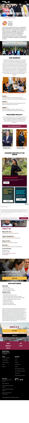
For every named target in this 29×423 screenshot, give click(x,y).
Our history (5, 245)
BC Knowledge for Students (19, 368)
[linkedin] (22, 379)
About (21, 343)
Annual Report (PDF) (6, 231)
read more (6, 182)
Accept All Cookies (23, 218)
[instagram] (19, 379)
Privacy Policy (17, 373)
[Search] (24, 1)
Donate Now (14, 278)
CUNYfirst (16, 362)
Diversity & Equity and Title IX (20, 375)
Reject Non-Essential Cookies (5, 218)
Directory (16, 357)
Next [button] (26, 47)
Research (4, 96)
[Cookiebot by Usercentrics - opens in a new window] (25, 204)
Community (4, 107)
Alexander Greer (6, 148)
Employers (4, 366)
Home (3, 17)
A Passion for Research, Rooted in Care (10, 177)
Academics (8, 343)
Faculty (3, 364)
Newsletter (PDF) (6, 241)
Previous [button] (2, 47)
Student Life (8, 348)
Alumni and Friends (5, 362)
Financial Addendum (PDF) (8, 236)
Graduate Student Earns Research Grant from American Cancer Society (20, 192)
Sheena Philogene (21, 148)
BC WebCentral (17, 364)
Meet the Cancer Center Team (14, 126)
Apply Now (14, 330)
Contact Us (14, 335)
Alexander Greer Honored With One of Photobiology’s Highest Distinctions (8, 191)
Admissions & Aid (8, 345)
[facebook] (15, 379)
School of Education (5, 383)
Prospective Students (6, 357)
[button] (1, 132)
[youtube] (20, 379)
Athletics (16, 366)
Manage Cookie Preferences (14, 218)
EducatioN (4, 101)
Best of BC (20, 345)
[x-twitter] (17, 379)
